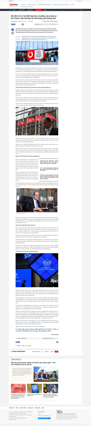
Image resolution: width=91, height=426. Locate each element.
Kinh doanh (30, 407)
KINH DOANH (30, 9)
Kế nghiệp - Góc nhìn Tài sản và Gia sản (61, 4)
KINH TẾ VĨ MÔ (21, 9)
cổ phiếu (23, 345)
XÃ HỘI (14, 9)
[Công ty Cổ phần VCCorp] (59, 411)
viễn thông (29, 345)
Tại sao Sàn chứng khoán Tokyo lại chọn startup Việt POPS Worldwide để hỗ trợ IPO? (49, 169)
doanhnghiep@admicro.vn (45, 415)
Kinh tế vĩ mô (23, 407)
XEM (56, 351)
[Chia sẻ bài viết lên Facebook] (12, 29)
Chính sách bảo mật (12, 419)
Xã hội (17, 407)
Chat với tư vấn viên (43, 418)
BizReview (23, 4)
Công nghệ (30, 21)
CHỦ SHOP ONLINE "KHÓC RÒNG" (44, 4)
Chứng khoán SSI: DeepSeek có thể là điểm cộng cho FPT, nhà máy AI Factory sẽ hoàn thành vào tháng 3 (49, 162)
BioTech (72, 4)
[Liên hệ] (23, 24)
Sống (43, 407)
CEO (26, 345)
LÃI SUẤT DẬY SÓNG (32, 4)
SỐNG (45, 9)
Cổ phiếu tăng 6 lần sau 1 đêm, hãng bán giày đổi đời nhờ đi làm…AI (34, 39)
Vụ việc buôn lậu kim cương (26, 6)
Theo (36, 338)
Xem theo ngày (36, 351)
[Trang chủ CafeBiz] (10, 9)
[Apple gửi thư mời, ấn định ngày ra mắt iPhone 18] (34, 388)
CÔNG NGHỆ (38, 9)
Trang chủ (11, 407)
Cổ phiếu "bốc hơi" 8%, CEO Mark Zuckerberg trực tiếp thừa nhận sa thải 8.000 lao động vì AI (39, 36)
